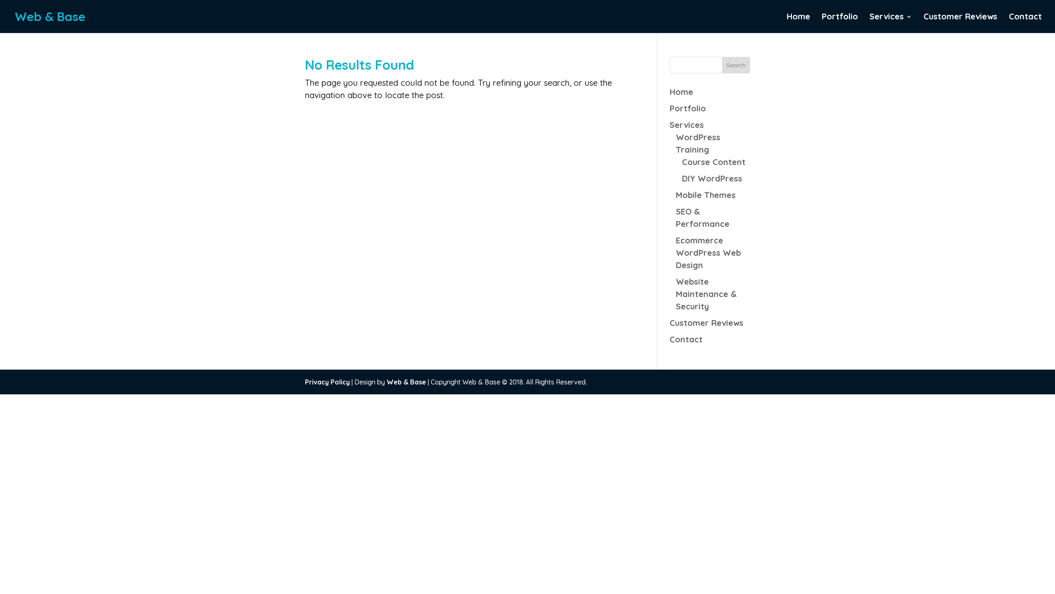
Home (798, 17)
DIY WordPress (712, 178)
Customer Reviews (960, 17)
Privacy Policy (327, 382)
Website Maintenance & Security (706, 293)
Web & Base (406, 382)
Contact (1025, 17)
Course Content (714, 162)
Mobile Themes (706, 195)
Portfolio (840, 17)
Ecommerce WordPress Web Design (708, 252)
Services (887, 17)
